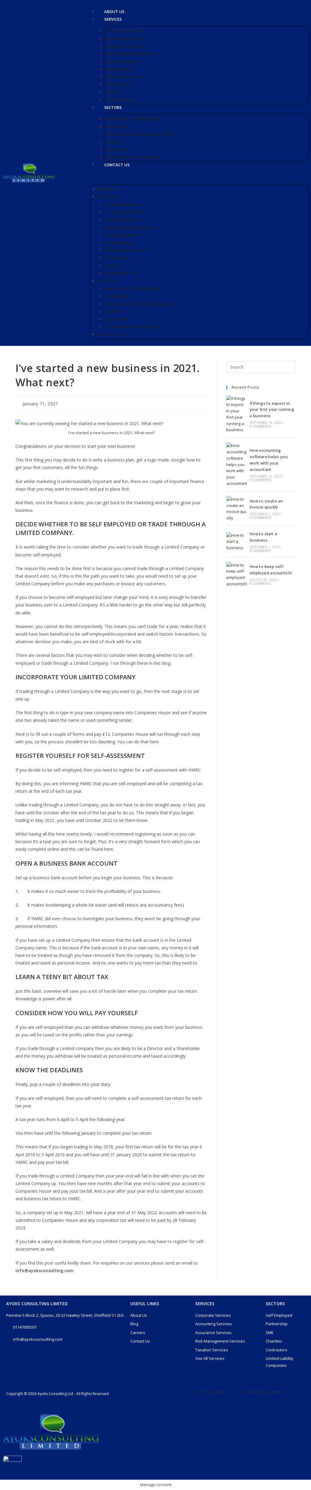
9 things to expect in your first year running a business (272, 409)
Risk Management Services (132, 53)
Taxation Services (122, 61)
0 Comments (260, 426)
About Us (108, 189)
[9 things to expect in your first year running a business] (236, 414)
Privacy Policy (214, 1392)
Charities (113, 142)
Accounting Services (125, 38)
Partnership (116, 126)
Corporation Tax (121, 273)
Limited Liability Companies (132, 326)
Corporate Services (124, 31)
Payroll (111, 92)
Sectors (113, 107)
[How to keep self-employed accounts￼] (236, 574)
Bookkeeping (118, 69)
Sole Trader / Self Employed (132, 119)
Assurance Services (124, 46)
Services (113, 19)
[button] (199, 177)
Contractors (117, 149)
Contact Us (117, 164)
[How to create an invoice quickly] (236, 508)
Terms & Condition (265, 1392)
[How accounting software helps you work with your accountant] (236, 464)
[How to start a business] (236, 541)
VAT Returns (117, 84)
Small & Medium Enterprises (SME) (139, 134)
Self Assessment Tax (126, 76)
